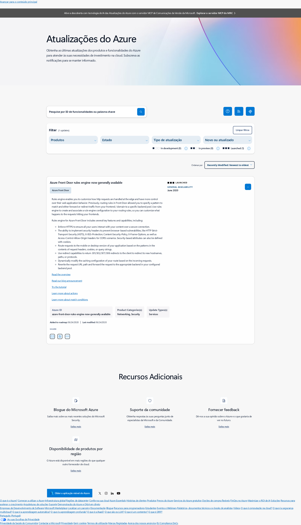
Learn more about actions (65, 293)
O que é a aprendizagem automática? (31, 511)
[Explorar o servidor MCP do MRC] (250, 111)
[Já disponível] (248, 148)
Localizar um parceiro (79, 508)
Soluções (275, 500)
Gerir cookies (80, 523)
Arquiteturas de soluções (35, 504)
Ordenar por (197, 165)
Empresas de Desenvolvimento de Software (22, 508)
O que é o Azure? (8, 500)
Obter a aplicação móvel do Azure (72, 493)
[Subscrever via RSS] (239, 111)
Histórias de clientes (136, 500)
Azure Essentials (118, 500)
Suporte (53, 504)
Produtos (151, 500)
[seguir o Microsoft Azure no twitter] (100, 493)
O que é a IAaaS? (95, 511)
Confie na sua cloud (99, 500)
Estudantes (150, 508)
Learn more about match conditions (70, 299)
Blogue (109, 508)
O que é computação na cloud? (256, 508)
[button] (227, 111)
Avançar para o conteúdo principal (18, 1)
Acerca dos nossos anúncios (142, 523)
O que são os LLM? (114, 511)
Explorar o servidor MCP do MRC (215, 13)
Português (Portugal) (10, 515)
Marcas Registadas (117, 523)
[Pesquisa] (141, 112)
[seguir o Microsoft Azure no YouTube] (118, 493)
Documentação (98, 508)
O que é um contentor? (136, 511)
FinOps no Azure (238, 500)
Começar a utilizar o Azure (31, 500)
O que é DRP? (155, 511)
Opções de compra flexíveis (216, 500)
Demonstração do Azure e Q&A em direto (79, 504)
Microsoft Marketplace (56, 508)
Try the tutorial (59, 287)
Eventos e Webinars (167, 508)
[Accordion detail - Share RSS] (59, 336)
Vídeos (236, 508)
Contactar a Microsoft (50, 523)
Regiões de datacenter (77, 500)
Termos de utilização (97, 523)
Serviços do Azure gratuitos (188, 500)
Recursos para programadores (129, 508)
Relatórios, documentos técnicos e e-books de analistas (205, 508)
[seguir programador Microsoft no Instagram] (106, 493)
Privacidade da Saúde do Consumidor (19, 523)
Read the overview (61, 274)
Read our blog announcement (67, 280)
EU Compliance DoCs (167, 523)
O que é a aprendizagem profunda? (69, 511)
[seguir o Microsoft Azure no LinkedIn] (112, 493)
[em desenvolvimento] (185, 148)
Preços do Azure (165, 500)
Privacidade (67, 523)
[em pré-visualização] (217, 148)
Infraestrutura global (55, 500)
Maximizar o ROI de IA (259, 500)
